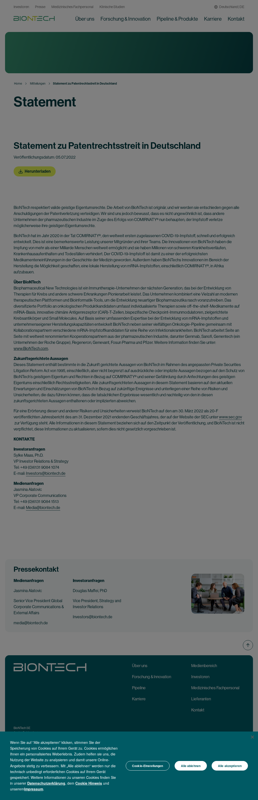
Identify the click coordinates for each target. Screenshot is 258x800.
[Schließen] (252, 737)
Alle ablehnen (191, 765)
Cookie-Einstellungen (147, 765)
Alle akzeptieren (230, 765)
